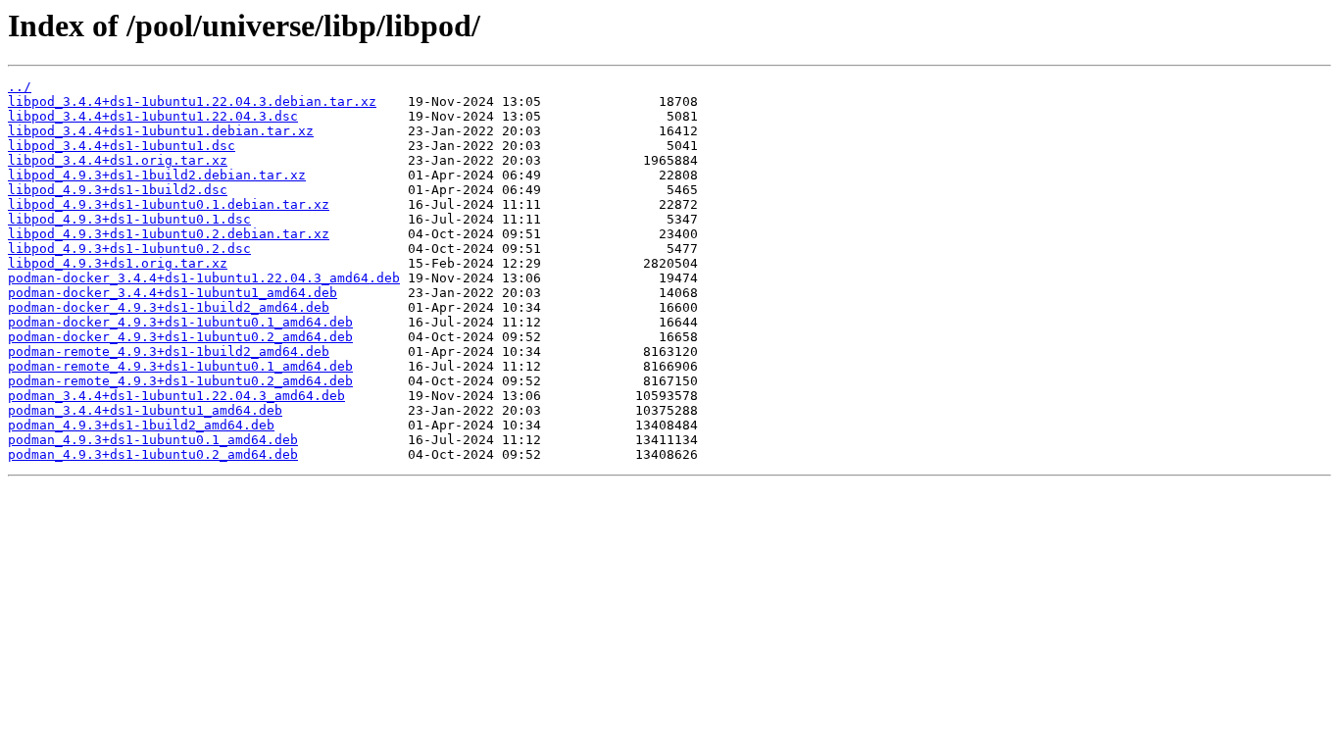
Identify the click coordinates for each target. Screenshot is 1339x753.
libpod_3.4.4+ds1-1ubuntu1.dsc (121, 145)
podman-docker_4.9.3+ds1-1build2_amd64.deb (168, 307)
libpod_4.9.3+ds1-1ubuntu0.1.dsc (129, 219)
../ (19, 86)
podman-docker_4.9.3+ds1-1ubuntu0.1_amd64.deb (180, 322)
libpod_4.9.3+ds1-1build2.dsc (117, 189)
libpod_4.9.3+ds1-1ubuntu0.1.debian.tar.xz (168, 204)
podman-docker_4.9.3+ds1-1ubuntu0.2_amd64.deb (180, 336)
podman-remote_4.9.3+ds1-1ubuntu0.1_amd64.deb (180, 366)
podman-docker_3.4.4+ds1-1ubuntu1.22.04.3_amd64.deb (204, 278)
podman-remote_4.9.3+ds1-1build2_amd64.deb (168, 351)
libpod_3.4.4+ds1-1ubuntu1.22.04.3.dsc (153, 116)
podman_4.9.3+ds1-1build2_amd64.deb (141, 425)
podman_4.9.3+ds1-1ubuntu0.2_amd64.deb (153, 454)
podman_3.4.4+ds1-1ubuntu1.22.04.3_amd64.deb (176, 395)
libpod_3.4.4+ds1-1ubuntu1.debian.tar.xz (161, 131)
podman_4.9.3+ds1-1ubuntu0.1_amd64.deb (153, 439)
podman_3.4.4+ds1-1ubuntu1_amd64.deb (145, 410)
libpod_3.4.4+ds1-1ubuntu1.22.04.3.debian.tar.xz (192, 101)
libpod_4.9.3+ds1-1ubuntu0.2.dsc (129, 248)
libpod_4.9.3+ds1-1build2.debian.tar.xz (157, 175)
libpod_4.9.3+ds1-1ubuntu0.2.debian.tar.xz (168, 233)
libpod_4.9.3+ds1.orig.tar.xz (117, 263)
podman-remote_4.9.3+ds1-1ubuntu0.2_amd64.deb (180, 381)
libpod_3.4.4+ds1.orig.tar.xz (117, 160)
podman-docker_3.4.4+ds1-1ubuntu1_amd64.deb (172, 292)
